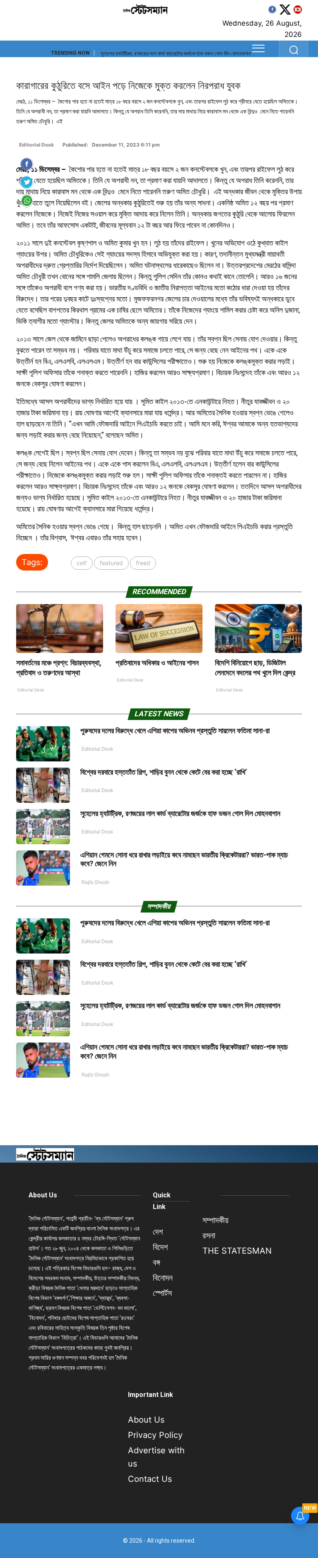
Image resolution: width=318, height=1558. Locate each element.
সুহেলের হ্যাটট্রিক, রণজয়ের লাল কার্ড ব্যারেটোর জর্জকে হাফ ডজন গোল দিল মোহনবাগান (176, 54)
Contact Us (150, 1479)
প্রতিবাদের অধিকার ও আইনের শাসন (157, 662)
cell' (82, 562)
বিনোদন (163, 1278)
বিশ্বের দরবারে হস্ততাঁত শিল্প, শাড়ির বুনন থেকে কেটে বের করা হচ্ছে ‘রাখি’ (163, 772)
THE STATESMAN (237, 1251)
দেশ (158, 1232)
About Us (43, 1195)
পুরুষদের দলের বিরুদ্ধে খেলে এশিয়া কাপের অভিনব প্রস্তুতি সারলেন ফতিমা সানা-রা (175, 730)
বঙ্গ (156, 1262)
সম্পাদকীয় (215, 1220)
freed (143, 562)
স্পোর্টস (162, 1293)
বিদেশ (160, 1247)
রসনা (208, 1235)
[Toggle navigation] (258, 48)
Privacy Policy (155, 1435)
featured (111, 562)
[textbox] (159, 353)
